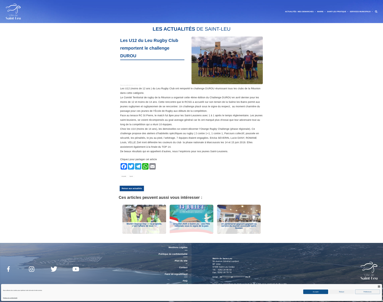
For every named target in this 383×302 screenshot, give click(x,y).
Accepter (316, 292)
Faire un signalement (176, 274)
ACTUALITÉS (290, 12)
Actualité (123, 176)
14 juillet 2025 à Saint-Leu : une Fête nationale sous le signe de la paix (191, 225)
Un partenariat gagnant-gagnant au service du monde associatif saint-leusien (239, 226)
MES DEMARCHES (306, 12)
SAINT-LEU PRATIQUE (336, 12)
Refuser (341, 292)
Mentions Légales (178, 247)
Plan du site (181, 260)
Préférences (368, 292)
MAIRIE (320, 12)
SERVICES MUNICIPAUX (360, 12)
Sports (131, 176)
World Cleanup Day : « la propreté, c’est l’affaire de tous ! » (144, 225)
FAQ (185, 281)
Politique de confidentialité (10, 298)
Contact (183, 267)
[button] (379, 287)
